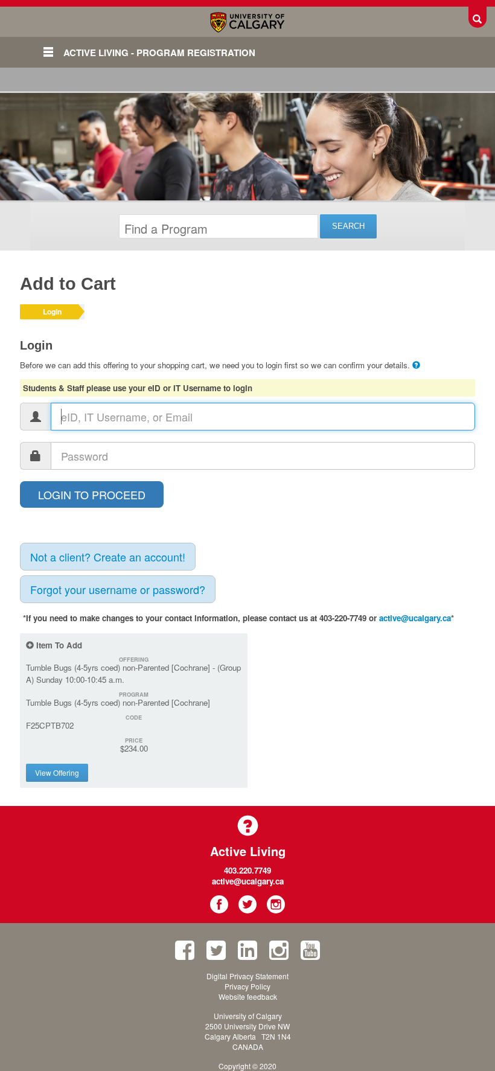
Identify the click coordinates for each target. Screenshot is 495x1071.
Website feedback (248, 996)
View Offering (57, 772)
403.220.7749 (247, 870)
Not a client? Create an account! (107, 556)
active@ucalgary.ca (415, 618)
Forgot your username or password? (117, 589)
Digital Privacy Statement (247, 976)
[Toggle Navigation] (48, 52)
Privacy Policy (247, 986)
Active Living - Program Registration (159, 52)
